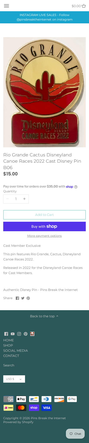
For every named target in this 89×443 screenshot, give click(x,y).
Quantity (10, 191)
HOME (8, 340)
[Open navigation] (6, 6)
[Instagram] (19, 333)
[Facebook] (6, 333)
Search (8, 365)
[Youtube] (12, 333)
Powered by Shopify (18, 422)
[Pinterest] (25, 333)
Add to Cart (44, 215)
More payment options (44, 236)
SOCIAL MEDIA (15, 350)
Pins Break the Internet (48, 418)
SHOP (8, 345)
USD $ (10, 378)
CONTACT (11, 356)
